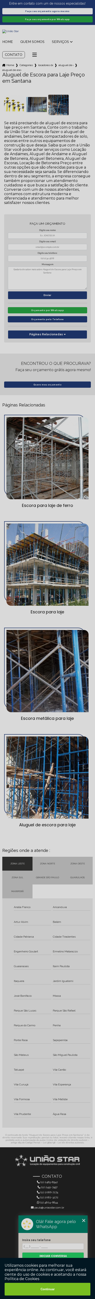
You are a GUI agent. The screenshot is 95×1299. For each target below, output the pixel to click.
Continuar (48, 1289)
